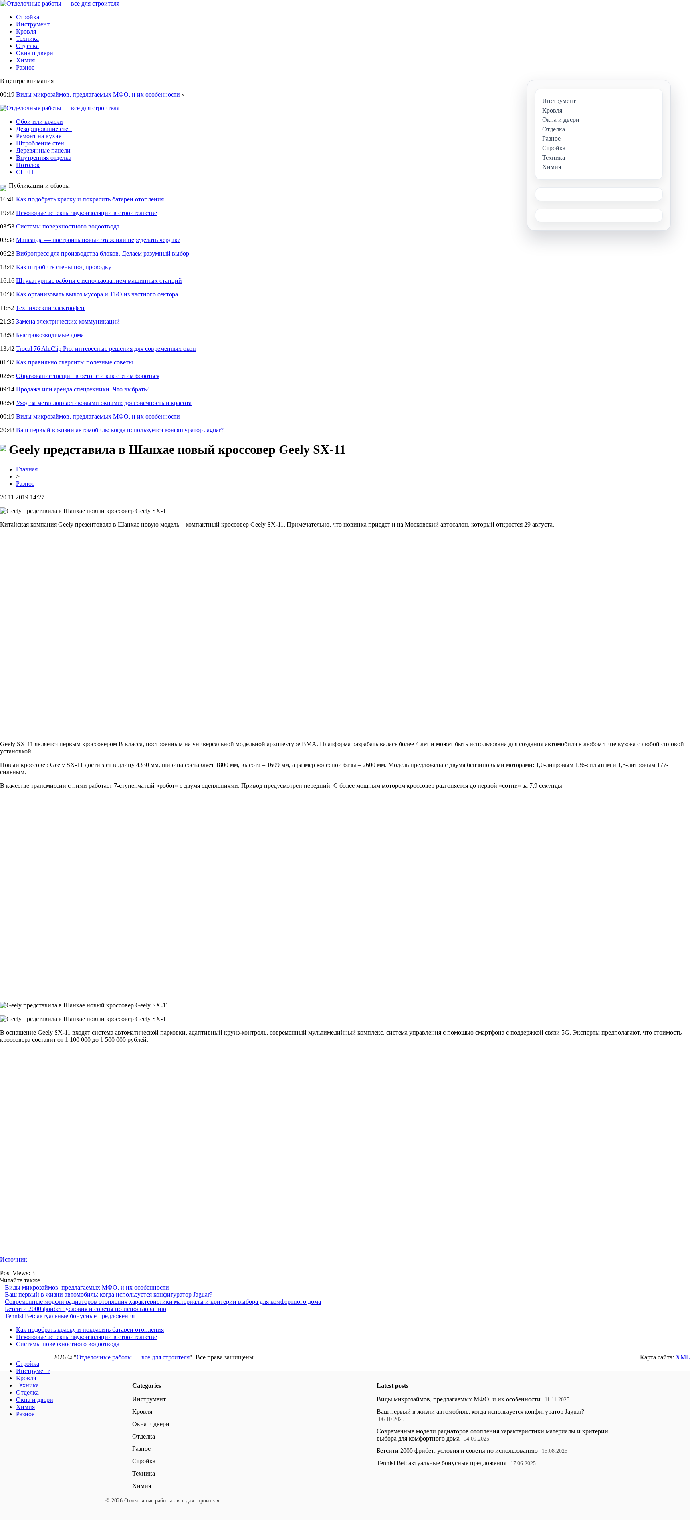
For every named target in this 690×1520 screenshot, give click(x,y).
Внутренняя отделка (43, 157)
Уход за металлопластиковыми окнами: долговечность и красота (104, 402)
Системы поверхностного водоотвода (67, 226)
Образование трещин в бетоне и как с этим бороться (87, 375)
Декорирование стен (44, 128)
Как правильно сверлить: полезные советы (74, 362)
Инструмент (33, 24)
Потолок (28, 164)
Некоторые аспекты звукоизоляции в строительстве (86, 212)
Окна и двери (34, 53)
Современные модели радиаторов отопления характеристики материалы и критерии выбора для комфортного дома (163, 1301)
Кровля (26, 31)
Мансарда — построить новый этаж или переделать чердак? (98, 239)
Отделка (27, 45)
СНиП (25, 172)
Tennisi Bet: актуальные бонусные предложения (70, 1316)
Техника (27, 38)
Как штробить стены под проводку (63, 267)
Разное (25, 67)
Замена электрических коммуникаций (68, 321)
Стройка (27, 17)
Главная (27, 469)
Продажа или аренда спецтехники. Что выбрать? (82, 389)
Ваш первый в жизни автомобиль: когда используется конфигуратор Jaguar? (120, 430)
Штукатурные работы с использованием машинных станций (99, 280)
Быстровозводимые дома (50, 335)
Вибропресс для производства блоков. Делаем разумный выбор (102, 253)
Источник (13, 1259)
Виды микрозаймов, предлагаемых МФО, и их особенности (98, 94)
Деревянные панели (43, 150)
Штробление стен (40, 143)
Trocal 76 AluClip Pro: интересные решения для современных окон (106, 348)
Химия (25, 60)
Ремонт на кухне (38, 136)
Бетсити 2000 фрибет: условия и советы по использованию (85, 1308)
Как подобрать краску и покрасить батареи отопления (90, 199)
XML (683, 1357)
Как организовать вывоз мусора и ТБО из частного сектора (97, 294)
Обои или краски (39, 121)
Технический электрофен (50, 307)
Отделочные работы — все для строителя (133, 1357)
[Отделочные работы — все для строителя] (59, 3)
